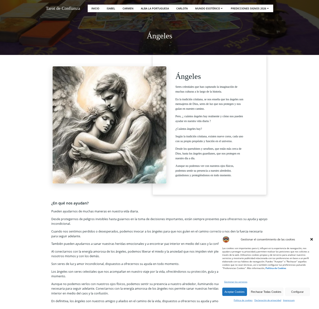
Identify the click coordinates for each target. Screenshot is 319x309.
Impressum (289, 300)
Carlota (182, 8)
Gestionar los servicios (235, 281)
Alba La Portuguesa (155, 8)
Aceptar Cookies (234, 291)
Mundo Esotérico (207, 8)
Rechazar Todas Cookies (266, 291)
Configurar (297, 291)
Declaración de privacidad (267, 300)
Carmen (128, 8)
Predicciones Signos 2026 (248, 8)
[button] (311, 239)
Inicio (95, 8)
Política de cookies (243, 300)
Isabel (111, 8)
